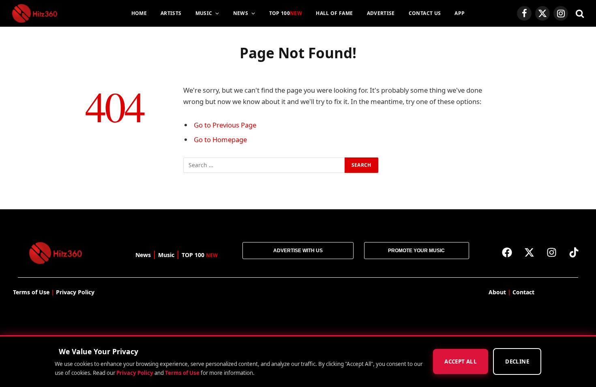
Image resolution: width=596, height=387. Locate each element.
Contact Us (425, 13)
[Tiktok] (574, 252)
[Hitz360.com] (34, 13)
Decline (517, 362)
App (460, 13)
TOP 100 (285, 13)
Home (139, 13)
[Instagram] (552, 252)
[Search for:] (264, 165)
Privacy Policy (134, 372)
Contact (523, 292)
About (497, 292)
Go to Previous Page (225, 125)
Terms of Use (182, 372)
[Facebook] (507, 252)
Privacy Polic (73, 292)
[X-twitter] (529, 252)
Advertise (381, 13)
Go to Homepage (220, 139)
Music (203, 13)
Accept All (460, 362)
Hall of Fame (334, 13)
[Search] (579, 13)
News (240, 13)
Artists (171, 13)
